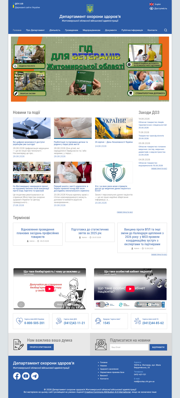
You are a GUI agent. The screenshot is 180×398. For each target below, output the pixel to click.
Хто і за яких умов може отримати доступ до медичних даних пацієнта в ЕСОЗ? (113, 188)
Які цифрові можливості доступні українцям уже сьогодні (29, 143)
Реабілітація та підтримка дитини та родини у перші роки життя (71, 143)
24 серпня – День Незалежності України (114, 142)
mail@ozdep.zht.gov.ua (144, 381)
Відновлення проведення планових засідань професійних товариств (38, 233)
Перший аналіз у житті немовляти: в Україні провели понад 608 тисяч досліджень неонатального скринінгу (71, 188)
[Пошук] (165, 30)
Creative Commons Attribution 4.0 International (107, 392)
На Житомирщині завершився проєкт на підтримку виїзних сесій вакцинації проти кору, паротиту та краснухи (31, 188)
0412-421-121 (140, 374)
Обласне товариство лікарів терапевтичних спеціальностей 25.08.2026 (153, 125)
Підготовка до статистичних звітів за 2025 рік (90, 231)
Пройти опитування (40, 347)
